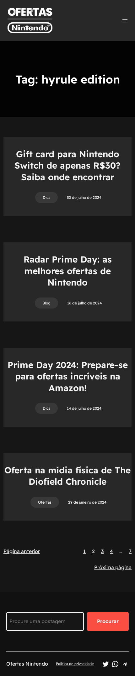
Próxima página (113, 567)
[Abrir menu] (125, 21)
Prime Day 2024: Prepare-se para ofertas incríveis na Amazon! (68, 376)
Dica (46, 197)
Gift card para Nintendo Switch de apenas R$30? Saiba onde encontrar (67, 165)
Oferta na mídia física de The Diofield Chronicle (67, 476)
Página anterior (21, 551)
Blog (46, 303)
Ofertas (44, 502)
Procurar (108, 621)
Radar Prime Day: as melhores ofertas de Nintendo (68, 271)
